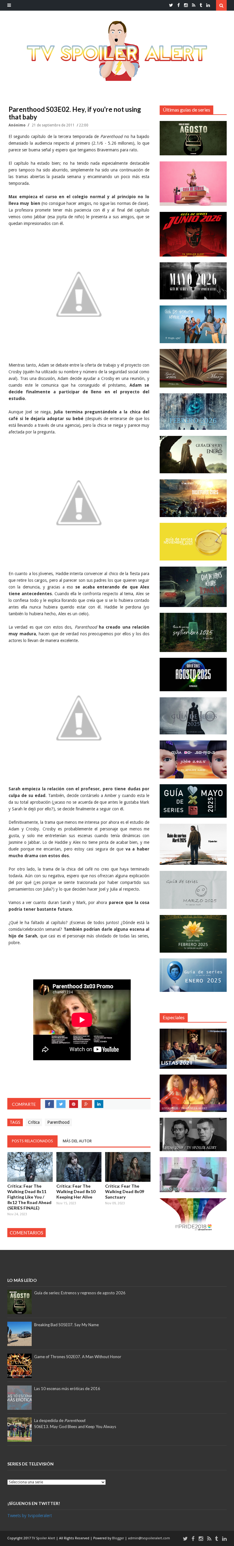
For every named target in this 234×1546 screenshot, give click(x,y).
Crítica (34, 1122)
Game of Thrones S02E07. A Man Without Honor (77, 1356)
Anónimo (18, 125)
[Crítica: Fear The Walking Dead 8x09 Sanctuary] (128, 1167)
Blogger (118, 1538)
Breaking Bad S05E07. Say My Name (66, 1324)
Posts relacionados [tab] (32, 1141)
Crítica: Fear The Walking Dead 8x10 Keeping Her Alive (75, 1191)
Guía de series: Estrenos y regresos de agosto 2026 (80, 1292)
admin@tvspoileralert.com (149, 1538)
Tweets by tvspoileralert (29, 1515)
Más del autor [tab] (77, 1141)
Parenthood (58, 1122)
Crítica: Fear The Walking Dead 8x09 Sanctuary (124, 1191)
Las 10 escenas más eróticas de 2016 (67, 1388)
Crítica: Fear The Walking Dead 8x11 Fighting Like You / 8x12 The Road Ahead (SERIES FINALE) (29, 1196)
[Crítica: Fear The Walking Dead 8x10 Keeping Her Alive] (79, 1167)
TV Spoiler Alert (44, 1538)
